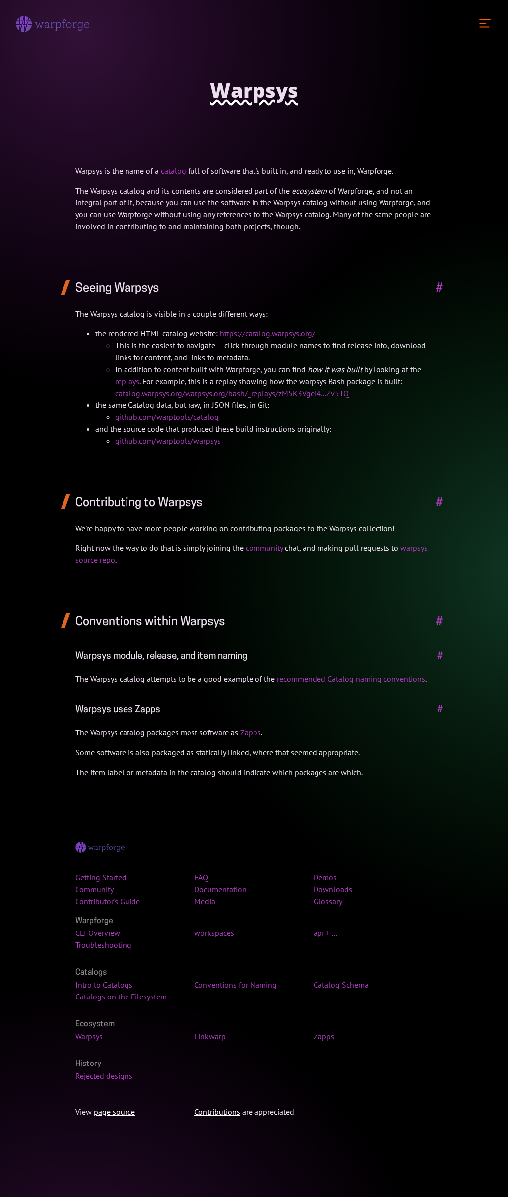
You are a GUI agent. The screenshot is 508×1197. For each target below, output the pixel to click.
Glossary (328, 901)
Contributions (217, 1112)
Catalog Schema (341, 985)
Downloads (333, 889)
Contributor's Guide (107, 901)
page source (114, 1112)
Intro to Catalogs (103, 985)
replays (127, 381)
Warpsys (89, 1036)
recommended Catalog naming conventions (351, 679)
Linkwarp (210, 1036)
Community (94, 889)
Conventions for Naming (235, 985)
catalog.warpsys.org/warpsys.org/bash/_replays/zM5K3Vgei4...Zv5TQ (232, 393)
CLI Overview (97, 933)
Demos (325, 877)
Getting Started (101, 877)
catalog (173, 171)
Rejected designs (103, 1076)
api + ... (325, 933)
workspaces (214, 933)
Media (204, 901)
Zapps (250, 732)
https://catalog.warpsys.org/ (267, 333)
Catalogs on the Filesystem (121, 996)
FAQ (201, 877)
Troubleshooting (103, 945)
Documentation (220, 889)
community (264, 548)
